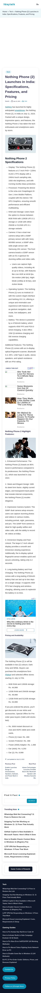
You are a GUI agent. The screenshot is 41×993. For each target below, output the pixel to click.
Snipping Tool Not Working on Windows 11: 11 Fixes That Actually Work (19, 896)
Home (5, 11)
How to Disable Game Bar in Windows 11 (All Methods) (19, 955)
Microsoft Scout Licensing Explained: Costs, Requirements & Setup (19, 920)
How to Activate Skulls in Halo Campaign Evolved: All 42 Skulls (17, 936)
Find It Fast (11, 795)
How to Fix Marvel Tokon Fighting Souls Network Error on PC (20, 949)
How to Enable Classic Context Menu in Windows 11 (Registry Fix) (17, 908)
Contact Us (9, 969)
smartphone (20, 110)
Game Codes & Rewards (20, 869)
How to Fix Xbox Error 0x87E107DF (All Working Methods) (20, 942)
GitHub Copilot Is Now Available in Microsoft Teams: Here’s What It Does (19, 902)
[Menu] (37, 4)
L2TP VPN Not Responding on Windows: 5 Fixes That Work (20, 914)
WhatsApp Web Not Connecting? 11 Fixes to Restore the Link (19, 890)
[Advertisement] (20, 43)
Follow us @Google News (14, 986)
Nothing (8, 107)
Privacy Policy (10, 978)
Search (31, 801)
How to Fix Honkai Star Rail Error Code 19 (18, 932)
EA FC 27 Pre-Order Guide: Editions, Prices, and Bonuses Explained (20, 961)
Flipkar (8, 675)
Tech (11, 11)
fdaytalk (9, 4)
